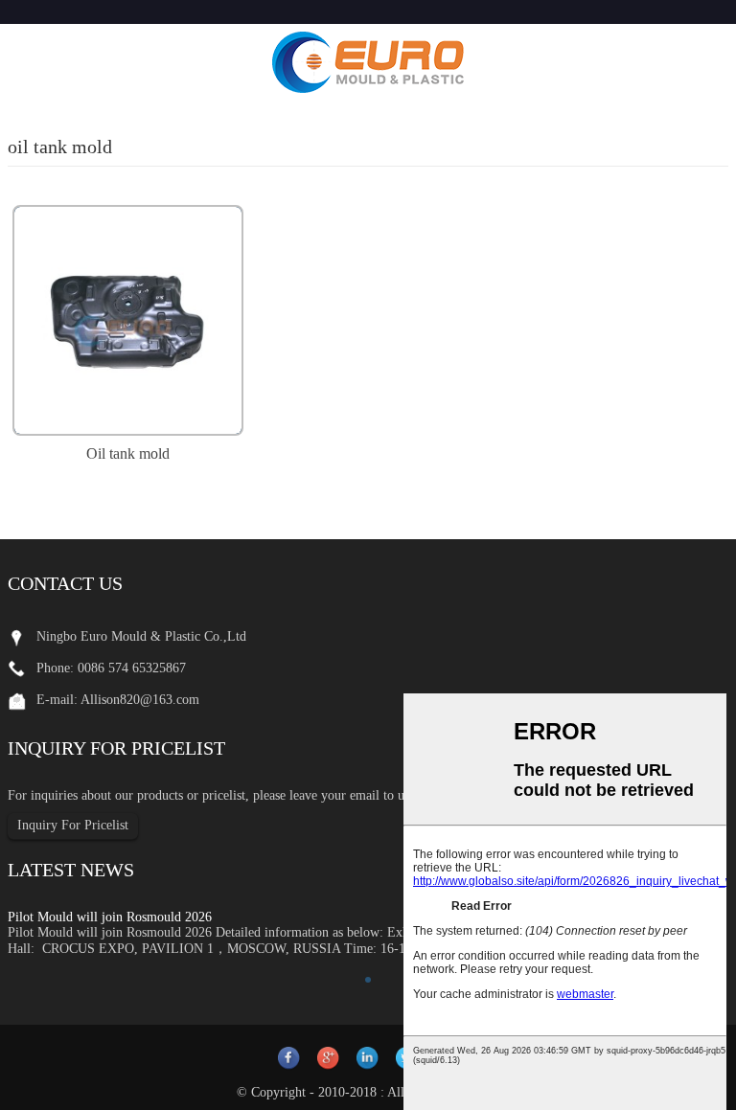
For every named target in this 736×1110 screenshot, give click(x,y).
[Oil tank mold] (128, 318)
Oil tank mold (128, 453)
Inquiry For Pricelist (72, 825)
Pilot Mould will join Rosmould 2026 (110, 917)
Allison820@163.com (139, 699)
